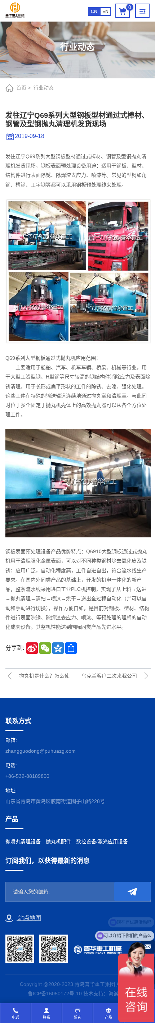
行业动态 (44, 88)
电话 (15, 1017)
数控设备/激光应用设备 (102, 841)
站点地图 (29, 918)
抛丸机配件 (58, 841)
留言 (77, 1017)
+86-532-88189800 (27, 776)
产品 (108, 1017)
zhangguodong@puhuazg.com (40, 751)
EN (105, 11)
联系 (46, 1017)
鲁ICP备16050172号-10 (55, 993)
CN (94, 11)
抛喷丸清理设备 (23, 841)
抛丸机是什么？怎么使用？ (44, 678)
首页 (21, 88)
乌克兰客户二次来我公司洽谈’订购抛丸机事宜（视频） (108, 678)
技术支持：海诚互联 (106, 993)
